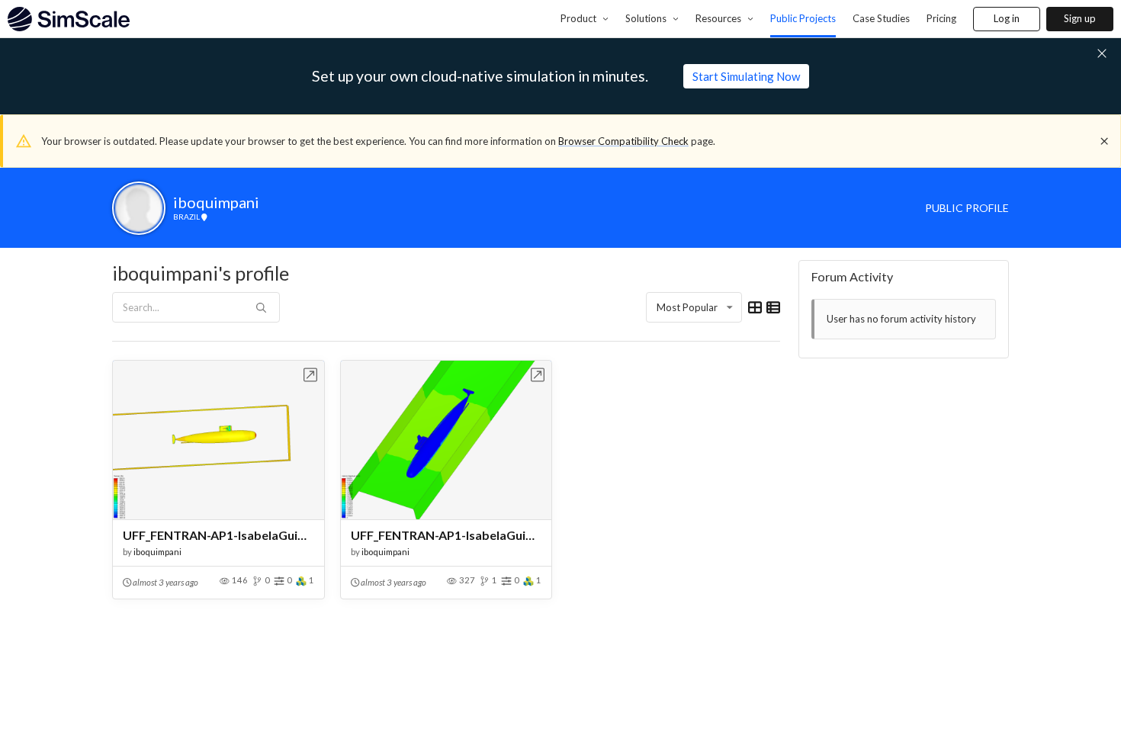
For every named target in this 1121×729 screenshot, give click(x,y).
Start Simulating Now (746, 76)
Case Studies (881, 18)
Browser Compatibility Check (623, 141)
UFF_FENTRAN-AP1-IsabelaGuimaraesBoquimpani (218, 535)
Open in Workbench (310, 375)
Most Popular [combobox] (687, 307)
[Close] (1104, 141)
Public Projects (803, 18)
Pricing (941, 18)
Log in (1007, 18)
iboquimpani (157, 552)
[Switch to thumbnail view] (755, 307)
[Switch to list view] (773, 307)
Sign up (1080, 18)
